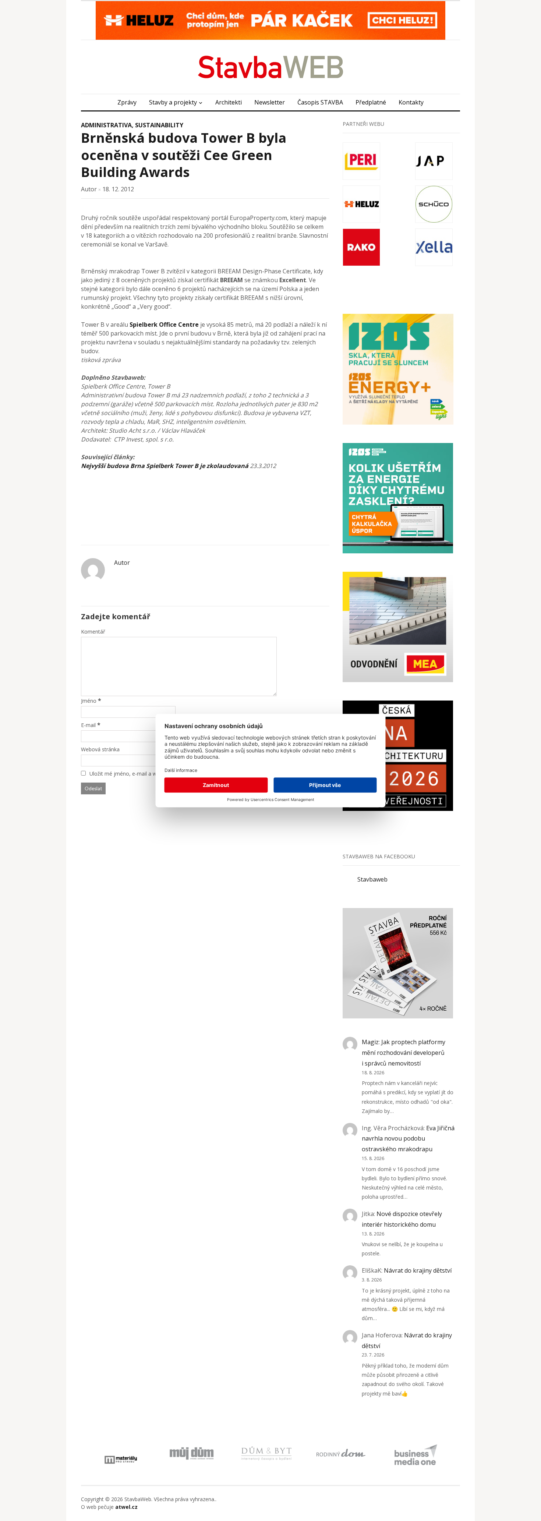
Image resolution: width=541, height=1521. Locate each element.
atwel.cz (126, 1506)
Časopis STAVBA (320, 102)
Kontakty (411, 102)
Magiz (370, 1042)
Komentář (93, 631)
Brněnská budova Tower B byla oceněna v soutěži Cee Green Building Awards (183, 155)
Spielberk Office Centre (164, 324)
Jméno (88, 700)
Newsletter (269, 102)
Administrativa (106, 125)
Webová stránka (100, 749)
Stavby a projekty (173, 102)
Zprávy (127, 102)
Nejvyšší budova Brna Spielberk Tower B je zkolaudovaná (164, 466)
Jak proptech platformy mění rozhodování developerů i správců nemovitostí (403, 1052)
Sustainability (159, 125)
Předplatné (371, 102)
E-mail (88, 725)
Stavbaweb (372, 879)
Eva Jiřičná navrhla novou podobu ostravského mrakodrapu (408, 1138)
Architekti (228, 102)
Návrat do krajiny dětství (418, 1270)
